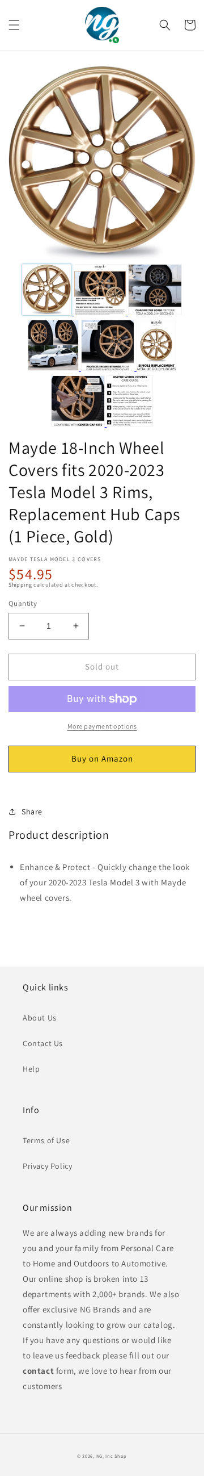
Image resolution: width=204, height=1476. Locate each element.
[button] (14, 24)
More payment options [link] (102, 726)
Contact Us (43, 1043)
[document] (102, 165)
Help (31, 1069)
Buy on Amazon (102, 758)
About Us (40, 1018)
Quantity (22, 603)
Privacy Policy (47, 1166)
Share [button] (32, 811)
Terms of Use (46, 1140)
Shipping (20, 584)
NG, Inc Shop (111, 1456)
